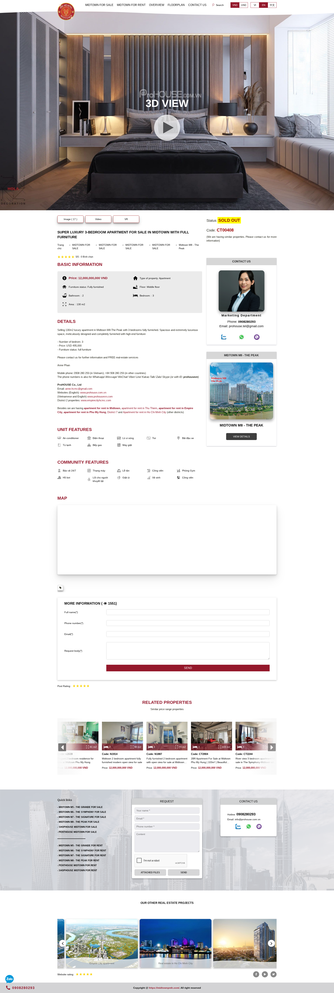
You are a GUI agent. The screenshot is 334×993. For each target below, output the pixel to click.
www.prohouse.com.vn (93, 392)
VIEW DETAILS (241, 436)
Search (220, 5)
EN (263, 5)
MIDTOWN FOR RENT (131, 4)
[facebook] (238, 826)
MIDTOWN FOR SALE (99, 4)
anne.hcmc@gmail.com (78, 388)
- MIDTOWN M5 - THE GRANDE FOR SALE (80, 807)
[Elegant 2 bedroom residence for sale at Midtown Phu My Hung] (77, 736)
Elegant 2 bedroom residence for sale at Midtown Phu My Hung (75, 760)
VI (255, 5)
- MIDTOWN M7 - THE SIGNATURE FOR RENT (81, 855)
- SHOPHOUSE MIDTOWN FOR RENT (77, 870)
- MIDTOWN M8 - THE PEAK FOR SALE (78, 822)
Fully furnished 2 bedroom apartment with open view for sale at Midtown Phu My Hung (166, 760)
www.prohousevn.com (100, 396)
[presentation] (62, 747)
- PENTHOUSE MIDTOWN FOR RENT (77, 865)
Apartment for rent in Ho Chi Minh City (144, 412)
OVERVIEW (156, 4)
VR (126, 219)
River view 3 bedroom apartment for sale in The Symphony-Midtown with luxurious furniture (255, 760)
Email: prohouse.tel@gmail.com (241, 326)
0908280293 (246, 814)
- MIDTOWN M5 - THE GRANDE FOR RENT (80, 845)
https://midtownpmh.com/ (164, 987)
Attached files (150, 872)
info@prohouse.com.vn (247, 819)
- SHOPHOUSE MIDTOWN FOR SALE (77, 827)
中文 (272, 5)
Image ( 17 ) (70, 219)
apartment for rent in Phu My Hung (85, 412)
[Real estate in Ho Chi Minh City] (93, 943)
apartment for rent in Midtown (102, 408)
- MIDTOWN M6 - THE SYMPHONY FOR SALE (81, 812)
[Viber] (259, 826)
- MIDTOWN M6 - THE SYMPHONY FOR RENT (81, 850)
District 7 (112, 412)
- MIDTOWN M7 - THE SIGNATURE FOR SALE (81, 817)
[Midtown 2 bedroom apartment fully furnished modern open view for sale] (122, 736)
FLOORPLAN (176, 4)
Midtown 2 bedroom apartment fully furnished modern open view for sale (122, 760)
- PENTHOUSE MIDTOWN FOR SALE (77, 832)
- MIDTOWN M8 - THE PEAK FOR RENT (78, 860)
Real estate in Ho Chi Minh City (93, 963)
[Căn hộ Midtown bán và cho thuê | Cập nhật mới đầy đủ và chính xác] (66, 11)
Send (188, 667)
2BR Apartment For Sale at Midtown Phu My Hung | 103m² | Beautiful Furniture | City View (210, 760)
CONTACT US (197, 4)
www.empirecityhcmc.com (96, 400)
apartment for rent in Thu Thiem (139, 408)
